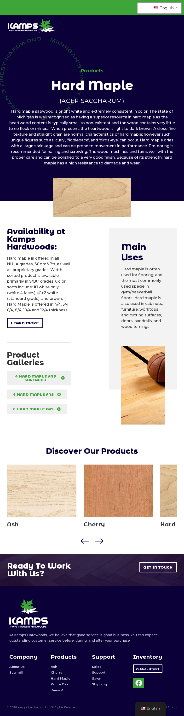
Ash (13, 524)
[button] (85, 541)
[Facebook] (138, 683)
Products (92, 71)
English (166, 8)
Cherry (94, 524)
